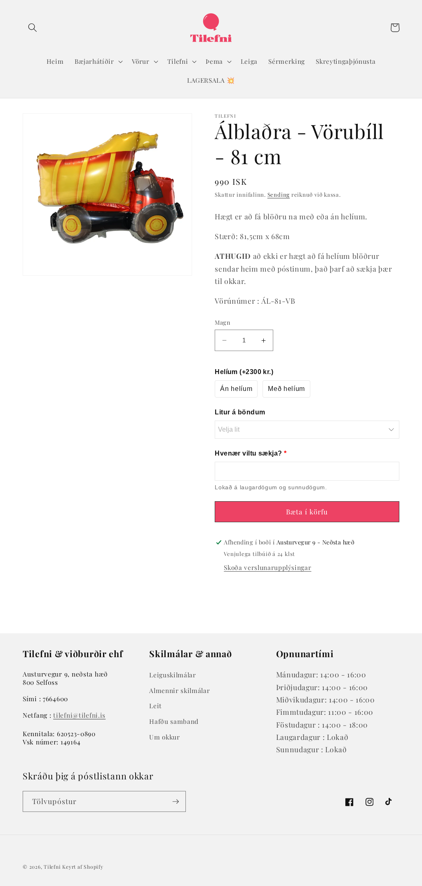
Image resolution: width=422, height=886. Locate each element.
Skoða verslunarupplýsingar (267, 567)
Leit (155, 705)
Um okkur (164, 737)
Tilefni (52, 866)
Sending (278, 194)
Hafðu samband (174, 721)
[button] (32, 27)
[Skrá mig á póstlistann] (175, 801)
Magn (222, 322)
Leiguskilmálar (172, 674)
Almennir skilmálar (179, 690)
